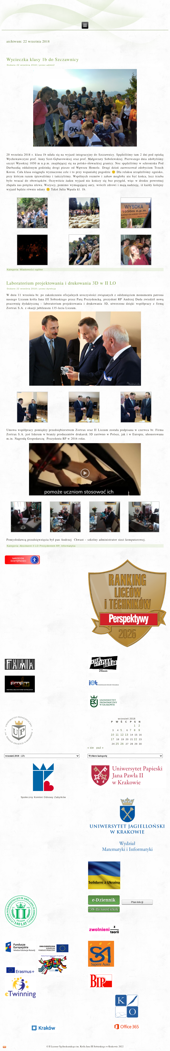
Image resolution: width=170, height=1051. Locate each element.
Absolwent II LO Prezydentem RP (40, 546)
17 (112, 739)
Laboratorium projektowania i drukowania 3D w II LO (61, 283)
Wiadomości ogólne (31, 269)
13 (126, 734)
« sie (90, 747)
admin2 (50, 65)
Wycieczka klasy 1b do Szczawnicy (42, 59)
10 (112, 734)
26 (122, 743)
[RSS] (4, 1047)
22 (135, 739)
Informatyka (68, 546)
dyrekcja (51, 289)
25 (117, 743)
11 (117, 734)
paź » (100, 747)
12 (122, 734)
